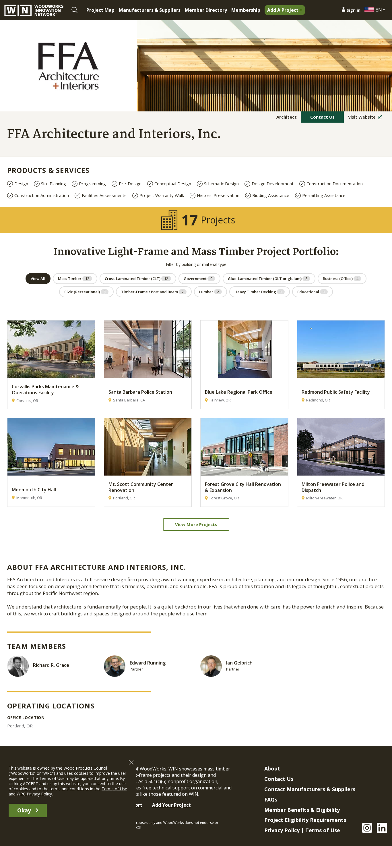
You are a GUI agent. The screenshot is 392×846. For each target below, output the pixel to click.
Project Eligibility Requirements (305, 819)
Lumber (209, 291)
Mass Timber (73, 278)
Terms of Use (322, 830)
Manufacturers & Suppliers (150, 10)
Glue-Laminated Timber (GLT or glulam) (267, 278)
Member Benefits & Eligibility (302, 809)
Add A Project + (284, 10)
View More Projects (196, 524)
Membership (245, 10)
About (272, 768)
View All (38, 278)
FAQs (270, 799)
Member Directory (206, 10)
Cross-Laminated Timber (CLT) (136, 278)
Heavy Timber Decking (258, 291)
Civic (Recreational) (85, 291)
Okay (24, 810)
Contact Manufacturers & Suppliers (309, 789)
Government (198, 278)
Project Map (100, 10)
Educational (311, 291)
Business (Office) (340, 278)
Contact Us (322, 117)
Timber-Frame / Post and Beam (152, 291)
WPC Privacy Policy (34, 794)
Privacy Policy (282, 830)
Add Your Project (171, 805)
